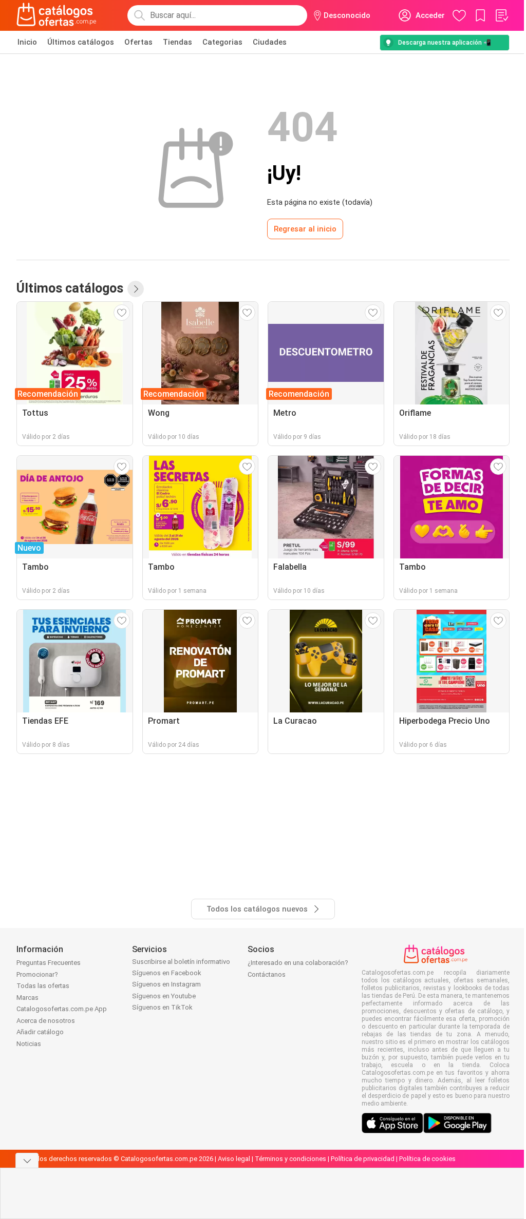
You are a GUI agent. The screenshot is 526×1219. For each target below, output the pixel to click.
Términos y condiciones (290, 1159)
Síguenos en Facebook (166, 973)
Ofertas (138, 42)
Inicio (27, 42)
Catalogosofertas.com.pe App (61, 1009)
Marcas (27, 997)
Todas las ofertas (42, 986)
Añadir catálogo (40, 1032)
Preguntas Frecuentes (48, 962)
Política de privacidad (362, 1159)
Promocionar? (37, 974)
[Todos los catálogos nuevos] (135, 289)
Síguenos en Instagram (166, 984)
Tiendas (177, 42)
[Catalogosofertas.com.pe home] (56, 15)
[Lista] (501, 15)
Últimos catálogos (80, 42)
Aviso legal (234, 1159)
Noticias (28, 1044)
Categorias (222, 42)
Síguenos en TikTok (162, 1007)
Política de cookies (427, 1159)
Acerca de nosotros (45, 1020)
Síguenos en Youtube (164, 996)
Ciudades (270, 42)
